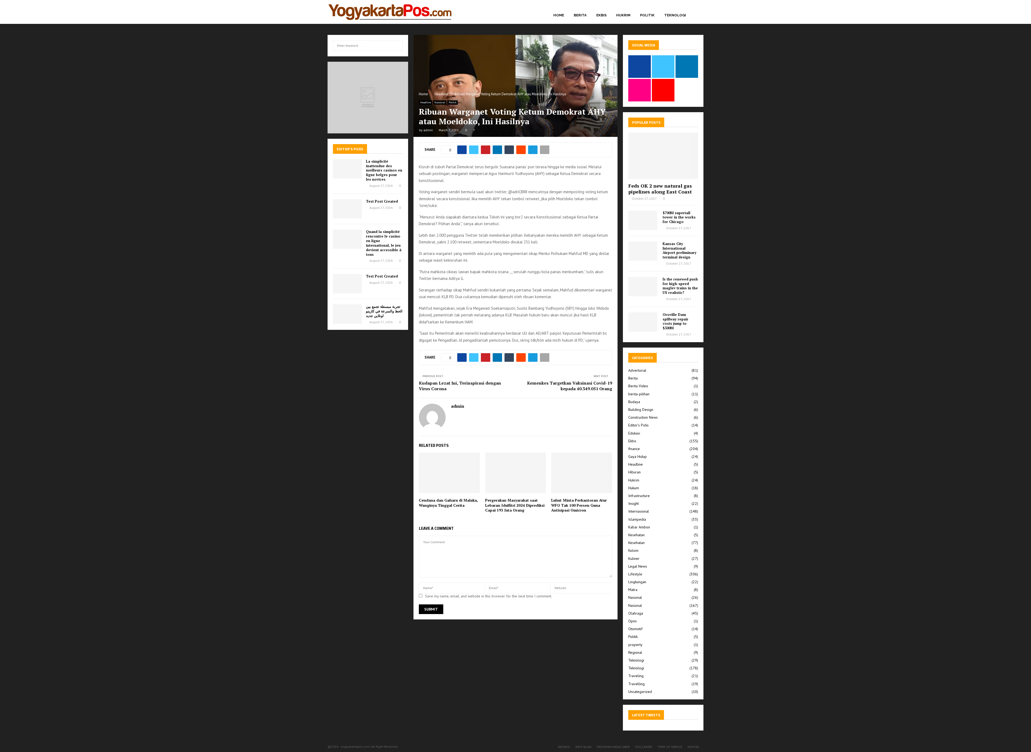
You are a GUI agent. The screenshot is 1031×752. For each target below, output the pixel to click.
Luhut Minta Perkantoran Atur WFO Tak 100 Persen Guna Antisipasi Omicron (579, 505)
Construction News (643, 417)
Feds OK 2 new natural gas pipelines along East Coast (660, 188)
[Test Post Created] (347, 208)
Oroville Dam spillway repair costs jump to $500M (675, 321)
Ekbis (601, 15)
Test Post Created (382, 201)
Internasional (638, 511)
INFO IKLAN (583, 747)
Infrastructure (639, 495)
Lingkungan (637, 581)
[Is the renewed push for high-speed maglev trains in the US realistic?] (642, 286)
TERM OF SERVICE (670, 747)
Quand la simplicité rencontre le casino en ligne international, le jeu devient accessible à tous (383, 243)
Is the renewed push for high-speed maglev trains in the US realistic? (680, 286)
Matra (632, 589)
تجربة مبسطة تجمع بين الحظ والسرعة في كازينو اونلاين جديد (384, 311)
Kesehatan (636, 534)
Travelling (636, 683)
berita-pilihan (638, 394)
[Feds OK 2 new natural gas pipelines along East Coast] (663, 156)
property (635, 644)
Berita (580, 15)
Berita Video (638, 386)
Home (558, 15)
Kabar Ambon (639, 527)
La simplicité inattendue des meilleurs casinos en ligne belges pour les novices (384, 170)
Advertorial (637, 370)
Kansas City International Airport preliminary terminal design (679, 250)
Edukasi (634, 433)
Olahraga (635, 613)
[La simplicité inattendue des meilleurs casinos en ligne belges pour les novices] (347, 168)
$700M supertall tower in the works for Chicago (679, 217)
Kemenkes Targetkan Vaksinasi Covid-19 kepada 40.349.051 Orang (569, 386)
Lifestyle (635, 574)
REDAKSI (564, 747)
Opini (632, 621)
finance (634, 448)
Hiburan (634, 472)
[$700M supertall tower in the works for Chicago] (642, 220)
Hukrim (623, 15)
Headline (425, 102)
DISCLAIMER (643, 747)
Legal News (637, 566)
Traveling (636, 675)
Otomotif (635, 628)
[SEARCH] (397, 45)
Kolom (633, 550)
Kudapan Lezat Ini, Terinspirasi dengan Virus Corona (460, 386)
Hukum (633, 487)
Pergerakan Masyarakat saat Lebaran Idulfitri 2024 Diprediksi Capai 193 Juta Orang (514, 505)
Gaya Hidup (637, 456)
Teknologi (675, 15)
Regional (635, 652)
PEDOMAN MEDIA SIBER (613, 747)
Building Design (640, 409)
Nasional (439, 102)
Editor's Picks (638, 425)
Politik (647, 15)
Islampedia (637, 519)
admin (428, 130)
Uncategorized (640, 691)
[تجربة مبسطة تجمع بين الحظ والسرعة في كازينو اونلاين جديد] (347, 314)
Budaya (634, 401)
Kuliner (634, 558)
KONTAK (693, 747)
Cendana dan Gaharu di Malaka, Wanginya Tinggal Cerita (448, 503)
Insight (633, 503)
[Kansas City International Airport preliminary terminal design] (642, 251)
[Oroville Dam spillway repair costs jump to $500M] (642, 322)
